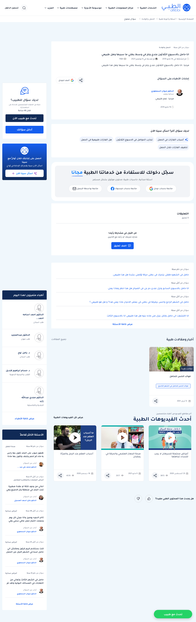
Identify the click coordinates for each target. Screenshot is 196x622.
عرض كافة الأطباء (24, 418)
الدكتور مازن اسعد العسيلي (25, 500)
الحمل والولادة (148, 18)
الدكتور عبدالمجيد (20, 335)
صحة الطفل (10, 446)
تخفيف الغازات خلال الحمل (173, 147)
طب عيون (25, 338)
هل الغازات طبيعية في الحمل (96, 139)
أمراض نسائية (11, 511)
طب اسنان (38, 322)
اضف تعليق (120, 245)
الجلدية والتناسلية (35, 405)
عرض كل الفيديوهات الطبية (68, 417)
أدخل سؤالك (24, 129)
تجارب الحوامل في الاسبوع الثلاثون (134, 139)
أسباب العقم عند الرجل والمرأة (76, 453)
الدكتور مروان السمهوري (162, 91)
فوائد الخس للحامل (180, 376)
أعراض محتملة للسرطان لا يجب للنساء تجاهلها (171, 455)
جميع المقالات (58, 339)
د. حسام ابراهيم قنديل (18, 370)
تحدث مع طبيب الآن (24, 118)
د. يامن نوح (24, 352)
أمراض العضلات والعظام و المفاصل (28, 479)
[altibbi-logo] (176, 7)
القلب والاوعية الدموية (20, 374)
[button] (147, 8)
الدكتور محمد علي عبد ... (26, 467)
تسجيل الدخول (12, 7)
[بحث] (24, 8)
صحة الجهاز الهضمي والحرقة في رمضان (123, 455)
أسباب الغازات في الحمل (171, 139)
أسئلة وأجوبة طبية (167, 18)
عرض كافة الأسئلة (123, 324)
